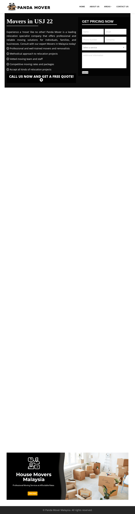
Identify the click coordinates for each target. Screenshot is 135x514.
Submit (85, 72)
